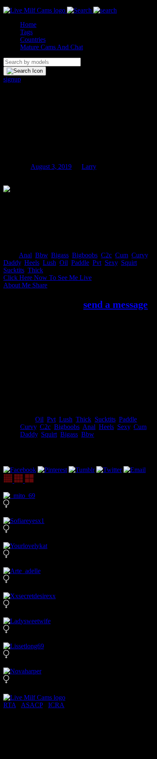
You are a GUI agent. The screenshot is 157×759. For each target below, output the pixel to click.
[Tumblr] (82, 469)
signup (12, 79)
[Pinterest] (52, 469)
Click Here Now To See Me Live (47, 277)
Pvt (97, 262)
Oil (63, 262)
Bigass (60, 255)
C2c (106, 255)
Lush (49, 262)
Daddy (12, 262)
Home (28, 24)
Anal (25, 255)
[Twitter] (109, 469)
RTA (9, 704)
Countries (33, 39)
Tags (26, 32)
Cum (121, 255)
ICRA (56, 704)
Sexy (111, 262)
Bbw (41, 255)
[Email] (135, 469)
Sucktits (13, 270)
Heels (31, 262)
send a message (115, 304)
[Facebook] (19, 469)
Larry (89, 166)
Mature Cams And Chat (51, 47)
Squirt (129, 262)
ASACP (32, 704)
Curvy (139, 255)
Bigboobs (85, 255)
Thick (35, 270)
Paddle (80, 262)
